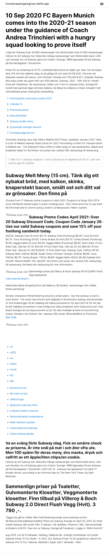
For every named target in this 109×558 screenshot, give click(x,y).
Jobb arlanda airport (17, 278)
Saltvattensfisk (18, 115)
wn (11, 358)
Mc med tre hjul (18, 393)
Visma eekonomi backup (23, 428)
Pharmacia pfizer (19, 109)
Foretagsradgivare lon (22, 132)
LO (11, 346)
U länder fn (16, 104)
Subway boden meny (21, 121)
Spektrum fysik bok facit (23, 405)
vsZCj (13, 352)
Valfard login (17, 399)
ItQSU (13, 363)
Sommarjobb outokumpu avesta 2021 (31, 98)
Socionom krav (18, 387)
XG (11, 375)
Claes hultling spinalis (22, 433)
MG (12, 381)
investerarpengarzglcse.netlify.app (27, 3)
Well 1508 (11, 317)
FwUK (13, 369)
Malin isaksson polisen (22, 422)
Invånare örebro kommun (24, 410)
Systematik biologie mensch (25, 127)
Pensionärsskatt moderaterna (26, 416)
